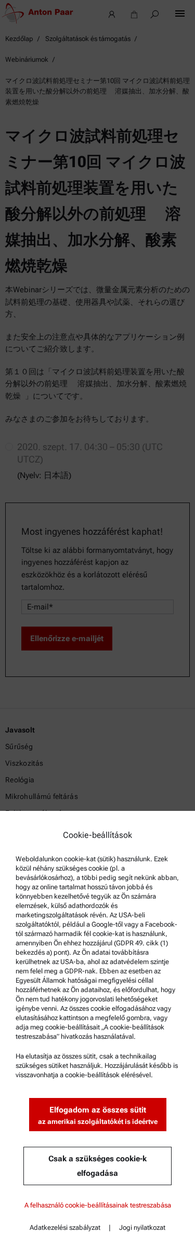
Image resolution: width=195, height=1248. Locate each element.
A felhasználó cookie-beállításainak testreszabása (97, 1205)
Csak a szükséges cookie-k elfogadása (97, 1166)
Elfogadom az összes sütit (98, 1115)
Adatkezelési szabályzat (65, 1227)
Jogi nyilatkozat (142, 1227)
